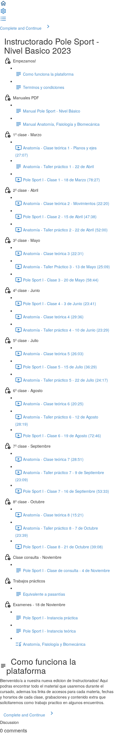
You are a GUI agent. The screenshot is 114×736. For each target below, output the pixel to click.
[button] (3, 5)
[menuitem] (3, 12)
